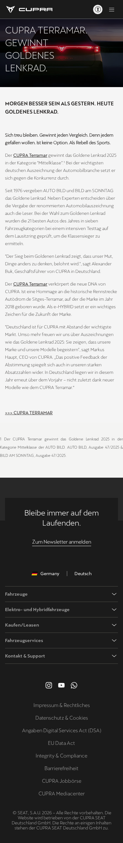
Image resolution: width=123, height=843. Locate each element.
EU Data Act (61, 743)
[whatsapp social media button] (74, 685)
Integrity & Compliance (61, 756)
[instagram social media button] (49, 685)
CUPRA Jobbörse (61, 781)
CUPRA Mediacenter (61, 794)
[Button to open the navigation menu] (111, 9)
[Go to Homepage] (28, 9)
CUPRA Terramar (30, 155)
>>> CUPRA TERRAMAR (29, 412)
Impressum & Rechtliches (61, 705)
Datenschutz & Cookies (61, 718)
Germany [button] (49, 573)
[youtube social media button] (61, 685)
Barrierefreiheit (61, 768)
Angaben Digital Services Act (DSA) (61, 731)
